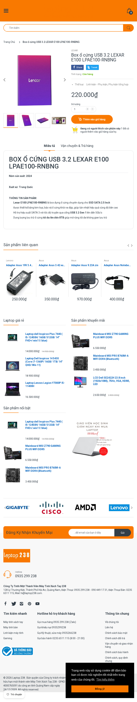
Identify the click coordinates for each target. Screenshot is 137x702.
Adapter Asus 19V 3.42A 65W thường (19, 265)
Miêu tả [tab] (49, 146)
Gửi (123, 532)
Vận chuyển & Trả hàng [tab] (77, 146)
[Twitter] (13, 604)
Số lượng (75, 104)
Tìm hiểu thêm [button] (105, 679)
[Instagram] (21, 604)
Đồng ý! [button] (100, 688)
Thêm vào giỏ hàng (94, 119)
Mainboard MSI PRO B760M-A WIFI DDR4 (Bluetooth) (110, 357)
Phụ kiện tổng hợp (118, 84)
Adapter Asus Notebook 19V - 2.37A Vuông (117, 265)
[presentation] (128, 245)
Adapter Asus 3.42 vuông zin (52, 265)
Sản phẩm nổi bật (17, 408)
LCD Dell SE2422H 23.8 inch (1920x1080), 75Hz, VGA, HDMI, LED (111, 381)
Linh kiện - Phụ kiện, (97, 84)
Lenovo (9, 260)
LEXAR (74, 50)
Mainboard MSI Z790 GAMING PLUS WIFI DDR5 (110, 336)
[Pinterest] (29, 604)
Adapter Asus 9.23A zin (84, 265)
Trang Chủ (9, 42)
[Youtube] (37, 604)
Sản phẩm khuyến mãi (88, 320)
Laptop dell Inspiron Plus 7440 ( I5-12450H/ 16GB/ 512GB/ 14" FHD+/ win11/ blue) (43, 337)
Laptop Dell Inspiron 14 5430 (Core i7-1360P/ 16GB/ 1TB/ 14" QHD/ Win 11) (43, 361)
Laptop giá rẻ (13, 320)
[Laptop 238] (68, 10)
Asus (41, 260)
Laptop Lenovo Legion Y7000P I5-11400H (45, 384)
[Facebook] (5, 604)
